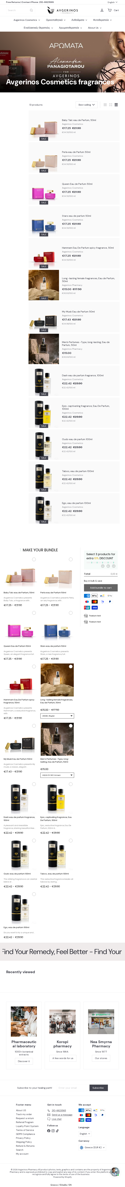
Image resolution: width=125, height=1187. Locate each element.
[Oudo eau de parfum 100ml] (74, 444)
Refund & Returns (25, 1145)
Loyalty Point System (27, 1126)
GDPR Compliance (25, 1134)
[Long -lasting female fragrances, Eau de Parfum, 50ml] (74, 285)
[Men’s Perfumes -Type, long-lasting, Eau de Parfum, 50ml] (74, 349)
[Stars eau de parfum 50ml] (74, 221)
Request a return (25, 1118)
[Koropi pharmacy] (62, 1021)
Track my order (24, 1114)
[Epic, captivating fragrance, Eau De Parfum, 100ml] (74, 413)
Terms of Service (25, 1130)
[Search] (31, 10)
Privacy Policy (23, 1138)
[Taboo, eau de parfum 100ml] (74, 476)
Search (19, 1149)
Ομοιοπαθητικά (54, 20)
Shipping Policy (24, 1142)
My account (22, 1153)
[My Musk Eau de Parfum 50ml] (74, 317)
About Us (93, 27)
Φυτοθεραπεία (101, 20)
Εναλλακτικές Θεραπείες (37, 27)
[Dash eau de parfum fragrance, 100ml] (74, 381)
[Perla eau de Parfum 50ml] (74, 157)
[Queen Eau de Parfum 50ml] (74, 189)
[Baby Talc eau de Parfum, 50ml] (74, 125)
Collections (20, 75)
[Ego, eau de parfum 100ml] (74, 508)
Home (9, 75)
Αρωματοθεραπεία (69, 27)
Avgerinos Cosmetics (26, 20)
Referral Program (25, 1122)
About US (21, 1110)
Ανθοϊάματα (78, 20)
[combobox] (20, 10)
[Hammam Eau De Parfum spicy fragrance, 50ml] (74, 253)
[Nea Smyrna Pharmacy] (101, 1021)
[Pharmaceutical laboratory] (24, 1021)
